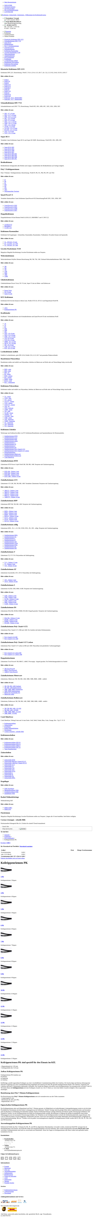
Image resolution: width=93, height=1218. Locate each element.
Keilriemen (7, 836)
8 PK (2, 958)
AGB (6, 1178)
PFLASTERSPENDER (11, 10)
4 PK (2, 893)
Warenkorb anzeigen (26, 846)
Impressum (7, 1168)
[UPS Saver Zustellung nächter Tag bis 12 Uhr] (4, 1211)
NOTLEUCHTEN (9, 7)
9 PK (2, 974)
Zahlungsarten (8, 1173)
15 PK (3, 1055)
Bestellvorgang (8, 1174)
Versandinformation (10, 1171)
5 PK (2, 909)
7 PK (2, 941)
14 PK (3, 1039)
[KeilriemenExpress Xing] (14, 1159)
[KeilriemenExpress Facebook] (2, 1159)
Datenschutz (7, 1179)
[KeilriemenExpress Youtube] (6, 1159)
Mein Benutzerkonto (10, 2)
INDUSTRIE (8, 5)
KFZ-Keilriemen (9, 838)
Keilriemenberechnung (10, 1190)
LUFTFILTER (8, 12)
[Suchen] (22, 829)
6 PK (2, 925)
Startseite (7, 835)
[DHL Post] (12, 1211)
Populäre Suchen (9, 1183)
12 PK (3, 1022)
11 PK (2, 1006)
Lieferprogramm (9, 1191)
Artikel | (5, 843)
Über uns (7, 1170)
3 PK (2, 876)
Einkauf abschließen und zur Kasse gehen (13, 858)
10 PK (3, 990)
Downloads (7, 1193)
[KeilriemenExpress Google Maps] (19, 1159)
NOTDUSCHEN (9, 8)
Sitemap (6, 1181)
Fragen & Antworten (10, 1176)
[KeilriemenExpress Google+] (10, 1159)
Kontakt (6, 1166)
